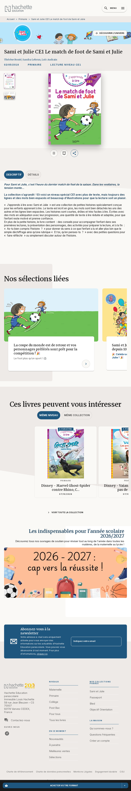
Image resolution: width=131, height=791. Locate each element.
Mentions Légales (83, 771)
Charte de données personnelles (53, 771)
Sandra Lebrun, (32, 59)
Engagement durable (106, 771)
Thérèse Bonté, (13, 59)
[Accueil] (18, 8)
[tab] (14, 175)
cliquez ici (42, 654)
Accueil (10, 19)
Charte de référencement (19, 771)
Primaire (23, 19)
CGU (122, 771)
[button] (110, 33)
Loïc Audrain (49, 59)
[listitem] (7, 733)
